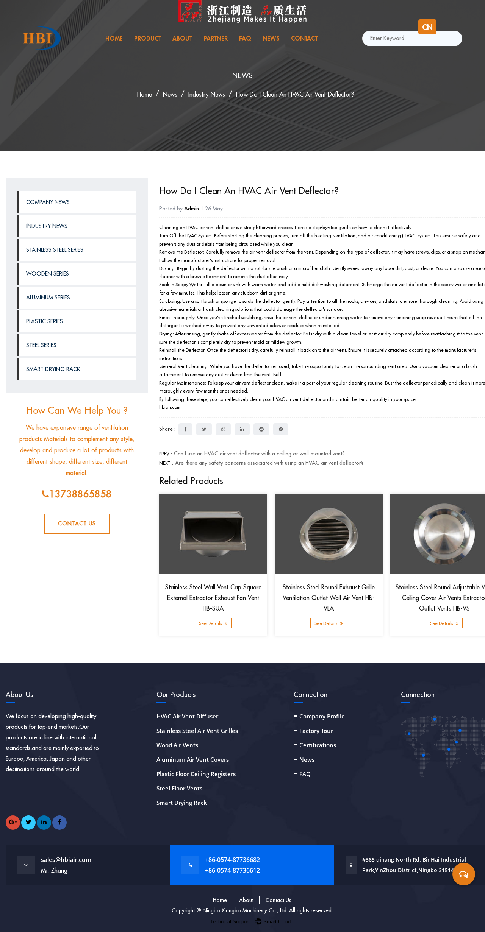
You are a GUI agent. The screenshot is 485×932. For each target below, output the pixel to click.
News (306, 759)
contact (304, 38)
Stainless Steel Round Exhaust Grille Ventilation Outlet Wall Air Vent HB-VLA (329, 598)
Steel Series (41, 345)
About (246, 900)
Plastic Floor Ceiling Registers (196, 774)
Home (220, 900)
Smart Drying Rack (53, 369)
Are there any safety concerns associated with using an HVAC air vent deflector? (269, 463)
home (114, 38)
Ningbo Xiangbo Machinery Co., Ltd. (246, 910)
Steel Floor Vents (179, 788)
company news (48, 202)
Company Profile (322, 716)
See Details (211, 624)
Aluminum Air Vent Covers (192, 759)
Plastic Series (44, 321)
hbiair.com (169, 407)
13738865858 (80, 494)
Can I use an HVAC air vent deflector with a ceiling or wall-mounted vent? (259, 453)
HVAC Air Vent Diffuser (187, 716)
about (182, 38)
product (147, 38)
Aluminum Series (48, 297)
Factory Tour (316, 730)
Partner (215, 38)
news (271, 38)
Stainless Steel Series (54, 249)
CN (427, 27)
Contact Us (77, 523)
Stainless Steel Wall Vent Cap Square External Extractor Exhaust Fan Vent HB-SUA (213, 598)
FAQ (305, 774)
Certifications (317, 745)
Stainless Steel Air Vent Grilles (197, 730)
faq (245, 38)
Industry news (206, 94)
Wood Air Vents (177, 745)
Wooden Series (47, 273)
